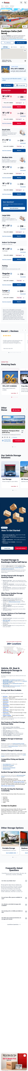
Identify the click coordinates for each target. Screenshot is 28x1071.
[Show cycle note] (25, 79)
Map (6, 47)
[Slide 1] (13, 72)
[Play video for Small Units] (24, 134)
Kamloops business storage (14, 602)
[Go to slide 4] (16, 490)
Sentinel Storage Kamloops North (16, 39)
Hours (23, 47)
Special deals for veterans (8, 765)
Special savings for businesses (9, 768)
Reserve (19, 107)
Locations (7, 6)
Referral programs (6, 769)
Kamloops (12, 6)
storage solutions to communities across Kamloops (12, 568)
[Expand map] (25, 50)
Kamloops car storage (16, 680)
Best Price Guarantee (6, 107)
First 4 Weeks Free (7, 764)
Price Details (23, 99)
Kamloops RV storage (17, 683)
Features (15, 47)
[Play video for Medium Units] (24, 161)
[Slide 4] (17, 72)
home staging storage (13, 746)
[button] (11, 96)
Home (2, 6)
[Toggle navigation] (2, 2)
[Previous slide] (2, 70)
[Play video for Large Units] (24, 220)
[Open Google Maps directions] (25, 61)
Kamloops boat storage (15, 686)
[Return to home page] (6, 2)
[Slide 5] (18, 72)
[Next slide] (25, 70)
